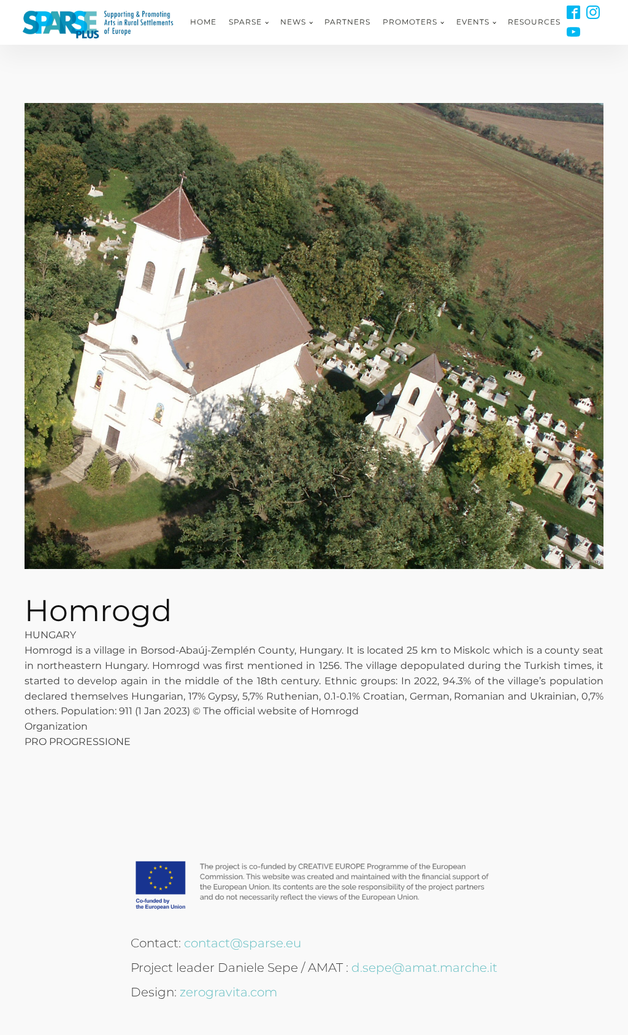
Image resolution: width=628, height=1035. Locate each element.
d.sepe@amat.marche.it (424, 967)
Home (203, 21)
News (293, 21)
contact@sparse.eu (242, 943)
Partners (347, 21)
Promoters (410, 21)
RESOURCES (534, 21)
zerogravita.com (228, 992)
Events (472, 21)
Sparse (245, 21)
